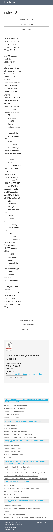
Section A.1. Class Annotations (16, 497)
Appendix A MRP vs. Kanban (15, 431)
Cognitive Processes (12, 506)
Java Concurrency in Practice (17, 481)
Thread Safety (9, 485)
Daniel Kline (37, 374)
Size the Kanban (10, 428)
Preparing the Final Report (15, 408)
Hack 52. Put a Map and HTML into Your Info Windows (25, 479)
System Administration (13, 454)
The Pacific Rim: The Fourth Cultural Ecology (22, 508)
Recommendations (11, 417)
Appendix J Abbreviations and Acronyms (20, 437)
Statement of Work (11, 414)
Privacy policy (41, 522)
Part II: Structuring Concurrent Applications (22, 488)
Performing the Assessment (15, 405)
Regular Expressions (12, 449)
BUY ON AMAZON (16, 378)
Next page (26, 29)
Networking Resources (13, 446)
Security (7, 457)
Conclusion (8, 511)
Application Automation (13, 451)
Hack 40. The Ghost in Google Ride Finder (21, 476)
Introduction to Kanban (13, 425)
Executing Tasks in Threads (15, 491)
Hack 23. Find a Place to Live (16, 470)
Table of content (26, 24)
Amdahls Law (9, 494)
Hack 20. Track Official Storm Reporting (20, 467)
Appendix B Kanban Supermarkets (18, 434)
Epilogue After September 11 (15, 514)
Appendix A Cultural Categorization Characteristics (25, 517)
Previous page (26, 19)
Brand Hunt (27, 374)
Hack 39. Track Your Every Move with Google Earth (24, 473)
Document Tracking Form (14, 411)
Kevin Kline (17, 374)
